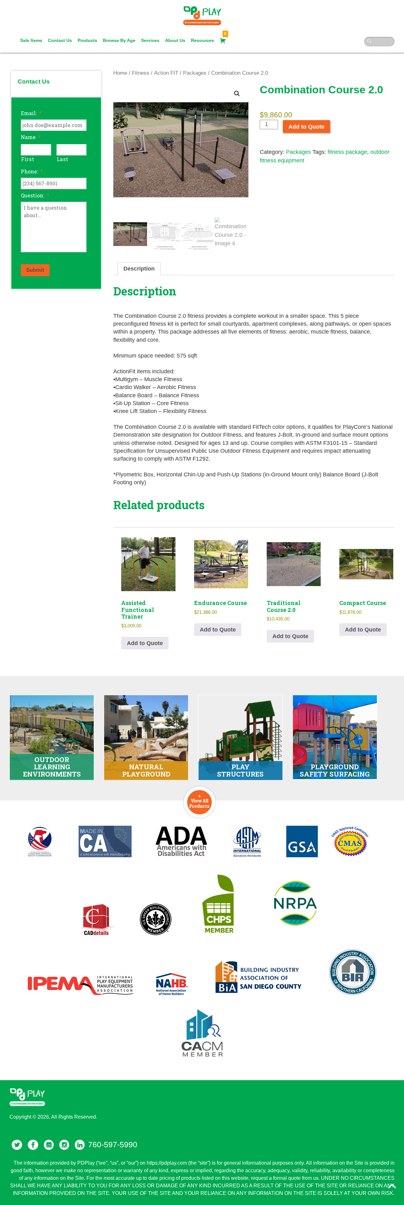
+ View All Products (199, 801)
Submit (35, 270)
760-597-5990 (112, 1144)
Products (87, 40)
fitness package (347, 152)
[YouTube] (49, 1145)
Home (120, 73)
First (27, 159)
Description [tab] (139, 268)
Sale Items (31, 40)
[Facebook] (33, 1145)
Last (62, 159)
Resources (202, 40)
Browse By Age (119, 40)
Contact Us (60, 40)
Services (150, 40)
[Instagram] (64, 1145)
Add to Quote (306, 127)
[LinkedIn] (80, 1145)
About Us (175, 40)
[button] (237, 93)
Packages (194, 73)
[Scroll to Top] (392, 1186)
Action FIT (166, 73)
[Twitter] (17, 1145)
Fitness (140, 73)
